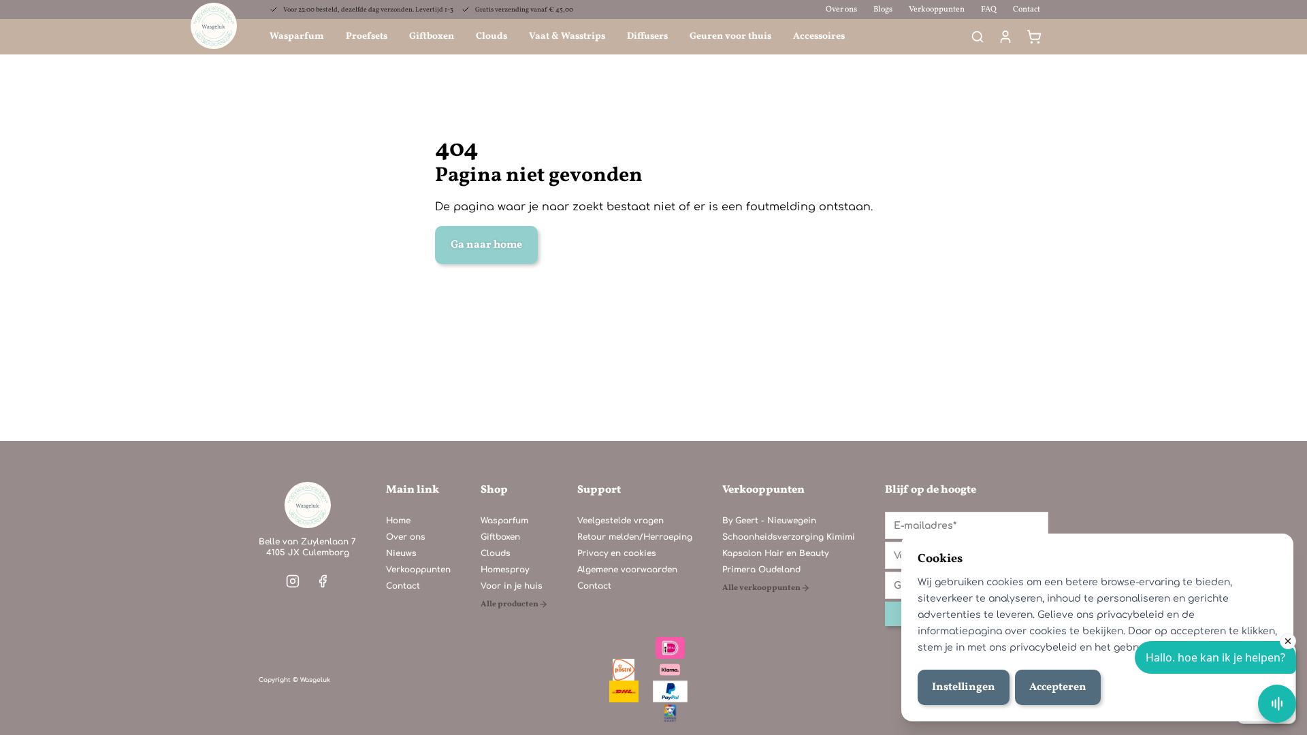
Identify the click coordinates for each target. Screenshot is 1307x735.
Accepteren (1057, 687)
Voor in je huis (512, 586)
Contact (1026, 9)
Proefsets (366, 36)
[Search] (977, 36)
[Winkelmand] (1034, 36)
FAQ (989, 9)
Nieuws (401, 553)
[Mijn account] (1005, 36)
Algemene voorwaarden (627, 569)
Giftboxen (431, 36)
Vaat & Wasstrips (567, 36)
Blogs (882, 9)
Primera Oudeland (761, 569)
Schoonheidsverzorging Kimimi (788, 537)
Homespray (505, 569)
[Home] (308, 505)
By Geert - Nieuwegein (769, 520)
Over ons (841, 9)
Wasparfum (297, 36)
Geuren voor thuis (730, 36)
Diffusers (647, 36)
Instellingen (963, 687)
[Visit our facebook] (323, 581)
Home (398, 520)
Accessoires (819, 36)
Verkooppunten (937, 9)
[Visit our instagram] (293, 581)
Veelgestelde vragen (620, 520)
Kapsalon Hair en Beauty (775, 553)
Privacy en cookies (616, 553)
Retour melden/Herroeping (634, 537)
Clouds (491, 36)
